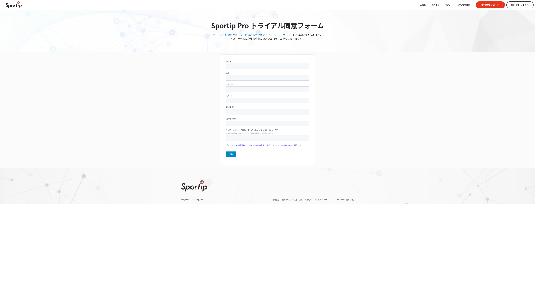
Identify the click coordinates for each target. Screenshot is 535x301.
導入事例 (435, 4)
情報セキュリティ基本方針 (292, 200)
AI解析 (423, 4)
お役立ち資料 (464, 4)
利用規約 (308, 200)
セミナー (449, 4)
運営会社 (276, 200)
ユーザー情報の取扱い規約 (250, 35)
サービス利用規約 (222, 35)
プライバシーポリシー (280, 35)
